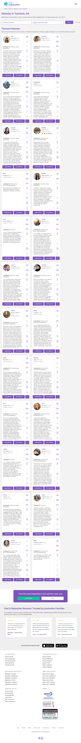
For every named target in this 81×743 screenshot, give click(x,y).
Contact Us (61, 727)
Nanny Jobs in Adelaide (49, 684)
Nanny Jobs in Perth (48, 680)
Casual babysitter (9, 695)
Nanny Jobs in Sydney (48, 674)
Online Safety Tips (9, 663)
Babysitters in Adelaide (11, 684)
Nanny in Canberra (47, 665)
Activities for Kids (9, 665)
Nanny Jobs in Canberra (49, 682)
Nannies (16, 9)
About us (54, 727)
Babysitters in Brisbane (11, 678)
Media (29, 727)
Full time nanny (9, 691)
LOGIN (52, 598)
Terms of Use (36, 727)
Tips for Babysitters (10, 658)
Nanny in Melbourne (48, 658)
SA (20, 9)
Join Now (62, 17)
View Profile (8, 75)
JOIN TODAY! (28, 598)
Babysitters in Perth (10, 680)
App (18, 727)
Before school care (10, 701)
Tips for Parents (9, 656)
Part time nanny (9, 693)
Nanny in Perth (46, 663)
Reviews (23, 727)
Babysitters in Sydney (10, 674)
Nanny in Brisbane (47, 660)
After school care (9, 699)
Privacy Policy (46, 727)
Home (5, 9)
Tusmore (24, 9)
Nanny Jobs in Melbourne (49, 676)
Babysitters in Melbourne (11, 676)
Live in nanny (8, 697)
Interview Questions (10, 660)
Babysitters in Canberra (11, 682)
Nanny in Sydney (47, 656)
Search (10, 9)
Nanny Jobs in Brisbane (49, 678)
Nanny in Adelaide (47, 667)
